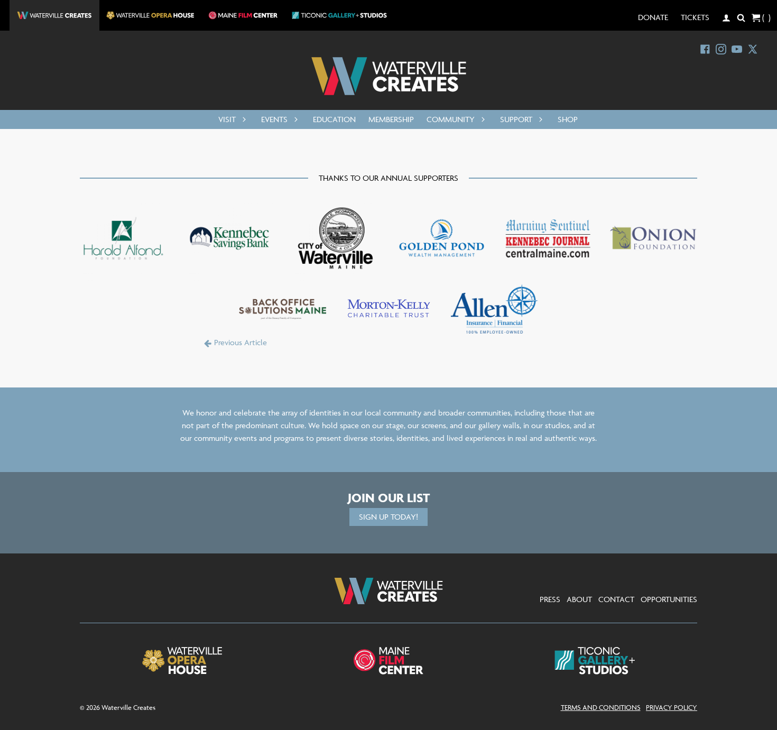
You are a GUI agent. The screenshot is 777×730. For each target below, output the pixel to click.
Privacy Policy (671, 707)
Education (334, 119)
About (579, 599)
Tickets (695, 17)
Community (451, 119)
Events (274, 119)
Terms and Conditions (601, 707)
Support (516, 119)
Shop (568, 119)
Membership (391, 119)
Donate (653, 17)
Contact (616, 599)
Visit (227, 119)
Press (550, 599)
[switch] (242, 119)
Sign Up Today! (388, 517)
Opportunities (669, 599)
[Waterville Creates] (388, 76)
